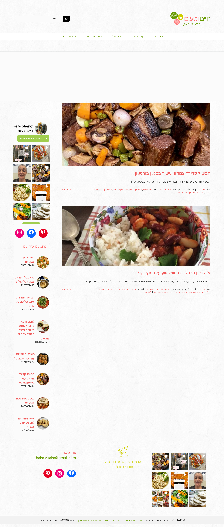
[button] (41, 153)
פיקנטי (109, 289)
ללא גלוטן (167, 289)
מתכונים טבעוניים (133, 520)
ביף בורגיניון (129, 189)
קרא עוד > (66, 189)
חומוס (134, 289)
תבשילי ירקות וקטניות (154, 289)
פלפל (103, 289)
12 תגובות (182, 192)
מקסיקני (116, 289)
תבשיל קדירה (172, 292)
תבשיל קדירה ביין (196, 192)
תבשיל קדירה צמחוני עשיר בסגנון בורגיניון (172, 173)
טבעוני (115, 189)
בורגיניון (138, 189)
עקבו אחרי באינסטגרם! (33, 138)
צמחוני (109, 189)
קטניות (189, 292)
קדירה (103, 189)
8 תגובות (147, 292)
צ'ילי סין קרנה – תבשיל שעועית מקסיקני (174, 273)
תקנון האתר (116, 520)
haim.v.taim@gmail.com (56, 458)
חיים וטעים (201, 189)
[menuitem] (153, 36)
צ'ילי (98, 289)
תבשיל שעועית (159, 292)
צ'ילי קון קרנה (204, 292)
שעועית (182, 292)
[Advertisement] (112, 76)
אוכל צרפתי (148, 189)
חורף (121, 189)
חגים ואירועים (165, 189)
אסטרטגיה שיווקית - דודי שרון (93, 520)
